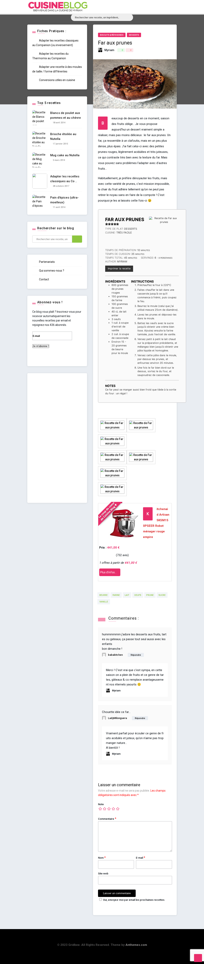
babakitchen (115, 654)
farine (116, 595)
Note (101, 804)
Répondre (136, 655)
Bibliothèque (169, 82)
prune (150, 595)
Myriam (109, 50)
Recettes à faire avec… (176, 48)
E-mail (140, 857)
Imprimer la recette (119, 268)
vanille (103, 601)
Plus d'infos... (108, 572)
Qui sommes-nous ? (51, 270)
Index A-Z (167, 39)
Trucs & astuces (172, 74)
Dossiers (167, 56)
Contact (43, 279)
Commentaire (107, 819)
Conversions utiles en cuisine (56, 80)
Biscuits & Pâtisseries (112, 35)
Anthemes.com (136, 945)
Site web (103, 873)
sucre (162, 595)
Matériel (165, 65)
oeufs (137, 595)
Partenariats (46, 261)
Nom (102, 857)
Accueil (166, 22)
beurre (103, 595)
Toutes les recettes (174, 31)
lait (127, 595)
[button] (106, 224)
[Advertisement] (57, 438)
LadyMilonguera (117, 718)
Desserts (134, 35)
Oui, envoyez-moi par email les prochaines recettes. (134, 899)
